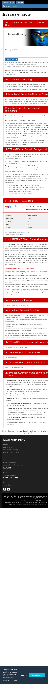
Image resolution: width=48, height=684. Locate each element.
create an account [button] (8, 2)
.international (20, 232)
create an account (9, 475)
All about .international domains (14, 367)
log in (5, 472)
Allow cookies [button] (37, 675)
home (5, 445)
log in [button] (19, 2)
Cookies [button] (14, 680)
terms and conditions (39, 333)
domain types (8, 447)
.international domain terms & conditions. (17, 337)
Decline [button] (24, 675)
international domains (11, 452)
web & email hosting (10, 450)
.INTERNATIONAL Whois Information (16, 347)
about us (6, 482)
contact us (7, 485)
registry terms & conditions (13, 465)
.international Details (11, 357)
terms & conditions (10, 462)
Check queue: (10, 50)
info (4, 460)
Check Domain (11, 59)
